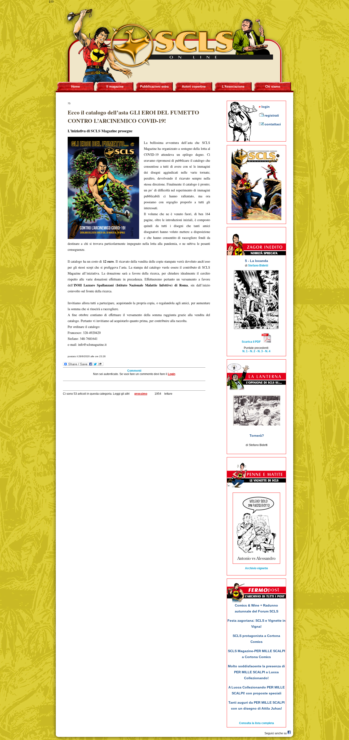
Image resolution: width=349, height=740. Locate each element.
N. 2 (252, 351)
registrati (271, 115)
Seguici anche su (276, 733)
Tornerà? (257, 435)
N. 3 (260, 351)
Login (171, 374)
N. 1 (245, 351)
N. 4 (267, 351)
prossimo (140, 393)
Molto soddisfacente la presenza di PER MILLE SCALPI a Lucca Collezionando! (256, 672)
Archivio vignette (256, 568)
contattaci (272, 124)
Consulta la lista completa (256, 723)
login (265, 107)
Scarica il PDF (251, 341)
